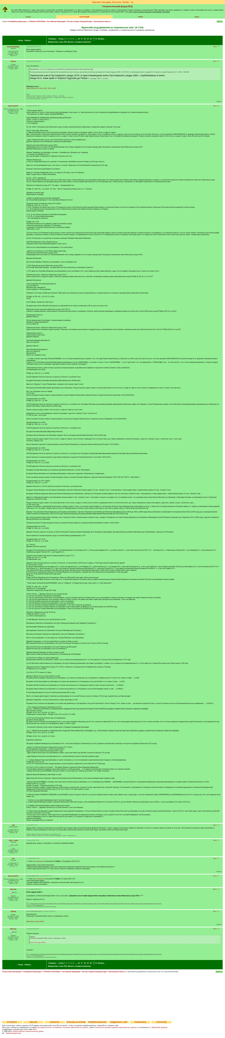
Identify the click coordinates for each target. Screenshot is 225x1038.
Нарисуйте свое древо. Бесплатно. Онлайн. (111, 2)
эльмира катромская (83, 42)
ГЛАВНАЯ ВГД (140, 1022)
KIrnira (13, 61)
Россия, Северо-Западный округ (79, 21)
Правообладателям (13, 1033)
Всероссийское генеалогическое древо (28, 1031)
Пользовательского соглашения (49, 1027)
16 (79, 39)
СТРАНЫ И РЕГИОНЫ (37, 21)
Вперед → (28, 40)
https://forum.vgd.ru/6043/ (35, 921)
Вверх (215, 46)
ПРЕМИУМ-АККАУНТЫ (97, 1022)
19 (88, 39)
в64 (13, 825)
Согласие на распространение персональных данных (116, 1027)
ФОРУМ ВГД (161, 1022)
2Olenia (13, 911)
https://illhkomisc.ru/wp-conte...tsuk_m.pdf (41, 88)
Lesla (61, 42)
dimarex (71, 42)
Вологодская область (102, 21)
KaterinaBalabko (13, 47)
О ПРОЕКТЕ (12, 1022)
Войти (140, 17)
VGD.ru (28, 17)
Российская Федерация (56, 21)
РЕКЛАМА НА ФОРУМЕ (76, 1022)
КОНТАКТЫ (54, 1022)
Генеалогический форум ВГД (117, 6)
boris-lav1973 (13, 106)
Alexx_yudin (13, 840)
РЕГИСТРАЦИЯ (84, 17)
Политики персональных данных (75, 1027)
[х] (132, 2)
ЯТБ (65, 42)
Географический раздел (17, 21)
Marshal (13, 889)
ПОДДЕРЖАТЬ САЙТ (118, 1022)
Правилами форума (159, 1027)
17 (82, 39)
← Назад (19, 40)
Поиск (197, 17)
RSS (35, 1029)
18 (85, 39)
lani (13, 858)
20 (91, 39)
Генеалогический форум (11, 972)
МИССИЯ (33, 1022)
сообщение (40, 861)
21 (96, 39)
